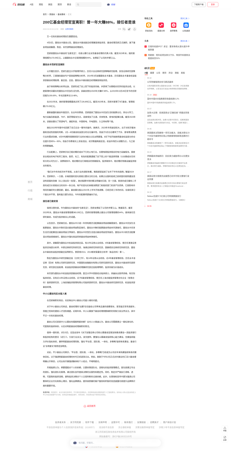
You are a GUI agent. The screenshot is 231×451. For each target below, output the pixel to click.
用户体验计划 (169, 422)
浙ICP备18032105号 (122, 436)
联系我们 (128, 422)
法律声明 (102, 422)
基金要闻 (61, 14)
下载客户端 (198, 4)
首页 (45, 14)
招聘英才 (154, 422)
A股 (31, 4)
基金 (69, 4)
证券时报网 (69, 29)
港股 (41, 4)
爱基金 (52, 14)
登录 (213, 4)
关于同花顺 (75, 422)
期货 (60, 4)
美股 (50, 4)
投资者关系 (60, 422)
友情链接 (141, 422)
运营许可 (115, 422)
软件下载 (89, 422)
